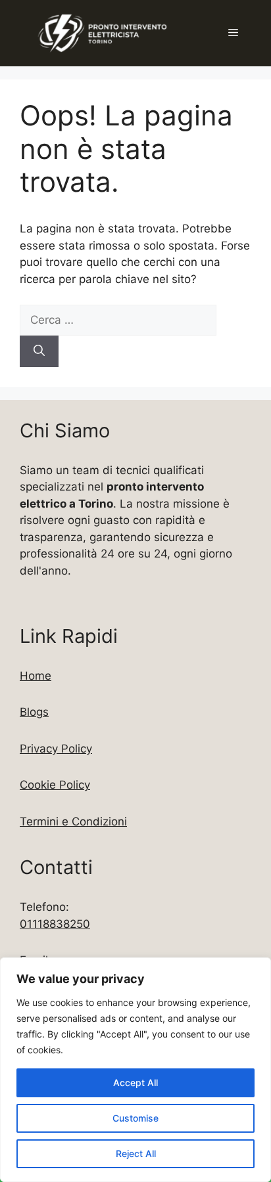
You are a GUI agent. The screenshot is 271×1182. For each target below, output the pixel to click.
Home (35, 675)
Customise (135, 1118)
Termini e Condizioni (73, 821)
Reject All (136, 1153)
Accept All (135, 1082)
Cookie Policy (55, 784)
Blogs (34, 711)
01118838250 (55, 923)
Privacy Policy (56, 748)
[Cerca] (39, 351)
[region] (135, 1069)
